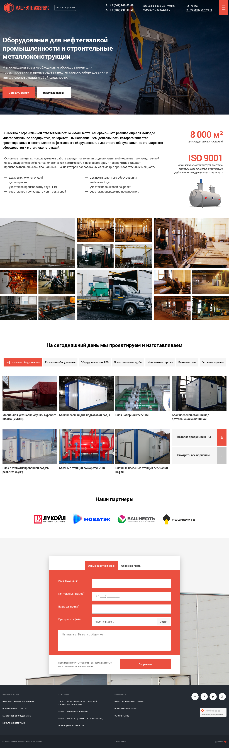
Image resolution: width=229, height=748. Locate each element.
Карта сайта (120, 741)
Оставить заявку (19, 92)
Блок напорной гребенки (131, 415)
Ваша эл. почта (68, 606)
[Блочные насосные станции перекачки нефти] (142, 446)
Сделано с (218, 741)
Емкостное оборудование (60, 362)
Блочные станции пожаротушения (82, 468)
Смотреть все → (122, 716)
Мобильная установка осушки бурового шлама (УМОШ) (29, 417)
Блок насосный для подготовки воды (84, 415)
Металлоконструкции (160, 362)
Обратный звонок (53, 92)
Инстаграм (222, 696)
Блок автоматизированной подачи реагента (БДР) (26, 470)
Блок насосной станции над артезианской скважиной (190, 417)
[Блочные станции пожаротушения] (86, 446)
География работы (65, 7)
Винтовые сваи (187, 362)
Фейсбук (204, 696)
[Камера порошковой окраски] (172, 308)
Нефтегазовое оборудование (23, 362)
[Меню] (223, 7)
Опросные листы (131, 565)
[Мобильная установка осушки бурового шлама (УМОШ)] (30, 393)
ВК (195, 696)
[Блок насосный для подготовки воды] (86, 393)
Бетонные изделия (213, 362)
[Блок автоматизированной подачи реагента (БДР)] (30, 446)
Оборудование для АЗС (95, 362)
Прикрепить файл (69, 619)
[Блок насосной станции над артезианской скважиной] (199, 393)
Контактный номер (71, 593)
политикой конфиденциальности (75, 666)
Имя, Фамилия (68, 581)
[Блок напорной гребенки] (142, 393)
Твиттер (213, 696)
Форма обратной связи (101, 565)
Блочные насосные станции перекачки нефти (141, 470)
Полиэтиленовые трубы (128, 362)
